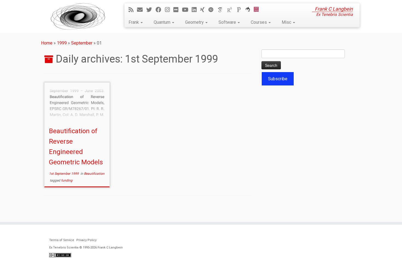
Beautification (94, 174)
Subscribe (277, 78)
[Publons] (240, 10)
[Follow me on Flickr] (177, 10)
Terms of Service (61, 240)
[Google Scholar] (222, 10)
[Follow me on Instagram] (169, 10)
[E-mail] (141, 10)
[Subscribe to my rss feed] (133, 10)
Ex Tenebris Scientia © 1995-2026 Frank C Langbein (86, 247)
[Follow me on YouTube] (187, 10)
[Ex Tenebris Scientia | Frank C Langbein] (78, 16)
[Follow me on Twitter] (151, 10)
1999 (62, 43)
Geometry (195, 22)
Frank (134, 22)
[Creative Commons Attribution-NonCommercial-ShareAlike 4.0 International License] (60, 255)
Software (228, 22)
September (81, 43)
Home (47, 43)
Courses (259, 22)
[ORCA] (249, 10)
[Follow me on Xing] (204, 10)
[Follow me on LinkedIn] (196, 10)
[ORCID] (212, 10)
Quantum (162, 22)
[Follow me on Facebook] (160, 10)
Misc (287, 22)
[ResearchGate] (231, 10)
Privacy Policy (86, 240)
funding (66, 180)
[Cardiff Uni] (258, 10)
